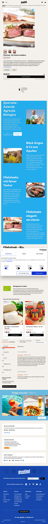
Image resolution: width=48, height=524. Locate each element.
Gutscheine (39, 498)
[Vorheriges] (4, 28)
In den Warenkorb (26, 76)
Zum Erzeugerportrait (7, 134)
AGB (3, 521)
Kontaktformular (7, 432)
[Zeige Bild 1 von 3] (17, 46)
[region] (19, 31)
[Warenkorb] (45, 2)
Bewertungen (6, 500)
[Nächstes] (34, 28)
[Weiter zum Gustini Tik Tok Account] (40, 484)
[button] (5, 52)
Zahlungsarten (17, 496)
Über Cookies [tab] (39, 253)
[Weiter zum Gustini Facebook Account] (30, 484)
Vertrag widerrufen (24, 511)
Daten (14, 70)
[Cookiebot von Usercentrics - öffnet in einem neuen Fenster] (41, 250)
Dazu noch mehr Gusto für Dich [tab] (11, 299)
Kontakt (16, 503)
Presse (27, 498)
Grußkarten (39, 500)
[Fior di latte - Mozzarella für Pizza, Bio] (13, 313)
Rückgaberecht (18, 498)
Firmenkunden (39, 496)
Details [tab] (24, 253)
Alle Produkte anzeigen (17, 134)
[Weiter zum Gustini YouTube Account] (37, 484)
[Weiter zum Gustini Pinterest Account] (33, 484)
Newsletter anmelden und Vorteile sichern (14, 478)
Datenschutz (23, 521)
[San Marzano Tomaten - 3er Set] (35, 313)
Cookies (10, 259)
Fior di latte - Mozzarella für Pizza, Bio (11, 327)
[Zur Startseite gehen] (24, 2)
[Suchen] (6, 2)
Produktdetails (7, 67)
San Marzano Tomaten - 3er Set (34, 326)
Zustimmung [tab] (8, 253)
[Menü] (3, 2)
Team (4, 496)
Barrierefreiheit (18, 501)
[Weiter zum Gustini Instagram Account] (26, 484)
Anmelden (43, 478)
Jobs (4, 498)
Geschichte (6, 494)
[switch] (18, 268)
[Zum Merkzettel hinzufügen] (32, 45)
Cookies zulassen (39, 273)
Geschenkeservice (40, 494)
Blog (26, 494)
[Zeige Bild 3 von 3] (20, 46)
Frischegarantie (18, 500)
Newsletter (17, 505)
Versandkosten (18, 494)
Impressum (9, 261)
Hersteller (27, 496)
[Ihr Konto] (42, 2)
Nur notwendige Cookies (24, 273)
